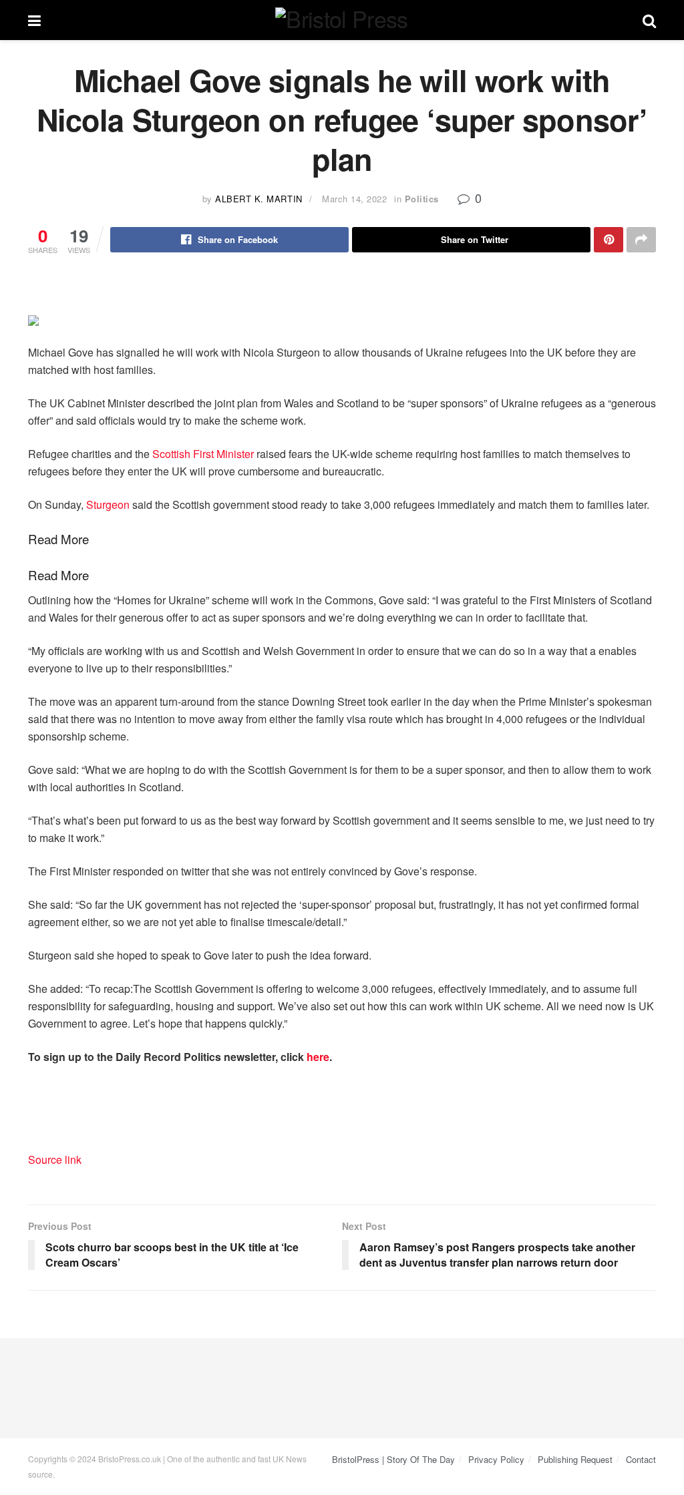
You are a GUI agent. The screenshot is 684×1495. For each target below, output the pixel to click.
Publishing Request (575, 1459)
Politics (422, 198)
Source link (54, 1159)
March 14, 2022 (354, 198)
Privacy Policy (496, 1459)
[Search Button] (649, 20)
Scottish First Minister (203, 453)
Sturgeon (108, 504)
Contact (641, 1459)
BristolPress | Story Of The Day (393, 1459)
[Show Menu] (34, 20)
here (318, 1056)
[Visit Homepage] (341, 20)
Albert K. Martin (258, 198)
